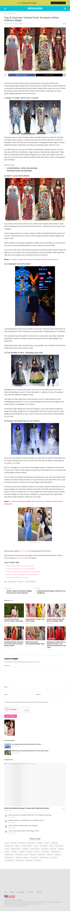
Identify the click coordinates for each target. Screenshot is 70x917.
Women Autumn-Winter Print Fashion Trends (20, 566)
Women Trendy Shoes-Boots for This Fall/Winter (21, 569)
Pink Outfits (33, 854)
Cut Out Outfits (44, 845)
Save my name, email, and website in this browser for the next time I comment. (27, 702)
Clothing (14, 13)
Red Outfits (50, 854)
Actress (7, 843)
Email (6, 694)
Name (6, 687)
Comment (7, 665)
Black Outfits (14, 843)
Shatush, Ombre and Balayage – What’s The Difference (23, 574)
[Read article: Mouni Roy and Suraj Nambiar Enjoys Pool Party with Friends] (7, 752)
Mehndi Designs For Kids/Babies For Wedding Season (26, 820)
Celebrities (9, 615)
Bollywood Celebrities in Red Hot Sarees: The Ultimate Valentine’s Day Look (56, 644)
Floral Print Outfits (15, 848)
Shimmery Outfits (9, 857)
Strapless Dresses (44, 857)
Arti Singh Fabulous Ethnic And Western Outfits (26, 744)
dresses (51, 845)
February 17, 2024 (16, 753)
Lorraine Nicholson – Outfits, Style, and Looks (22, 168)
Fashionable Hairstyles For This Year (17, 577)
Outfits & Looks (19, 854)
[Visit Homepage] (35, 8)
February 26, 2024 (16, 746)
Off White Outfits (9, 854)
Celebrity (47, 843)
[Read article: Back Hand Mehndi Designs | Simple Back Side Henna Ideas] (35, 785)
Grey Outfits (53, 848)
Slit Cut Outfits (34, 857)
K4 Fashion (23, 551)
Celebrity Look (54, 843)
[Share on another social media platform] (64, 75)
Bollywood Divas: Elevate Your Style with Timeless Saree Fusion (13, 643)
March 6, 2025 (29, 623)
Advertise (12, 892)
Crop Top (36, 845)
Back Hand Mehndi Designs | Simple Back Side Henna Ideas (26, 808)
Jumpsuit (7, 851)
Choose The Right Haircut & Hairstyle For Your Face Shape (24, 571)
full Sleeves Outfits (34, 848)
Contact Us (38, 892)
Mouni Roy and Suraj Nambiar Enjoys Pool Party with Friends (30, 751)
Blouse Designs (12, 581)
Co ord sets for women (26, 845)
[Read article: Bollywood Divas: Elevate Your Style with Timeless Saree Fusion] (14, 633)
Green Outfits (45, 848)
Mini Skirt (37, 851)
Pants (26, 854)
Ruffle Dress (57, 854)
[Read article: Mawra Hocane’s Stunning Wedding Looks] (35, 633)
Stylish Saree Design (30, 581)
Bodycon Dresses (31, 843)
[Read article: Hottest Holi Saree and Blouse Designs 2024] (57, 610)
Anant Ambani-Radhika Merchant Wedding (23, 825)
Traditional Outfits (9, 860)
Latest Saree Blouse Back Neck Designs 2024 (24, 831)
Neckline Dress (45, 851)
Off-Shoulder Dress (55, 851)
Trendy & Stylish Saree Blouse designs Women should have (34, 259)
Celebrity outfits (9, 845)
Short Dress (18, 857)
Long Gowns (22, 851)
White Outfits (29, 860)
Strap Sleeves (54, 857)
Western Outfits (20, 860)
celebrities (39, 843)
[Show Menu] (5, 8)
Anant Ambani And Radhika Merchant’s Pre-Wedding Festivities (30, 815)
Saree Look (20, 581)
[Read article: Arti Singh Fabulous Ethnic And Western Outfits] (7, 745)
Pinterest (21, 558)
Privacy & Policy (21, 892)
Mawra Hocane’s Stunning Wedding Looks (35, 643)
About (5, 892)
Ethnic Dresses (59, 845)
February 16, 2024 (8, 23)
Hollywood (60, 848)
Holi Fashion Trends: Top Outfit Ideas (19, 171)
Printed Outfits (41, 854)
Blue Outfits (22, 843)
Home (5, 13)
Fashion (10, 13)
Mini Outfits (30, 851)
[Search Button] (65, 8)
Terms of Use (30, 892)
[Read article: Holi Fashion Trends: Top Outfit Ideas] (35, 610)
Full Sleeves (25, 848)
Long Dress (14, 851)
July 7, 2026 (7, 623)
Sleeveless (25, 857)
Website (38, 694)
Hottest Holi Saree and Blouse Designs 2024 (55, 620)
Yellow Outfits (38, 860)
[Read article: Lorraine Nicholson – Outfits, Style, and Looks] (14, 610)
